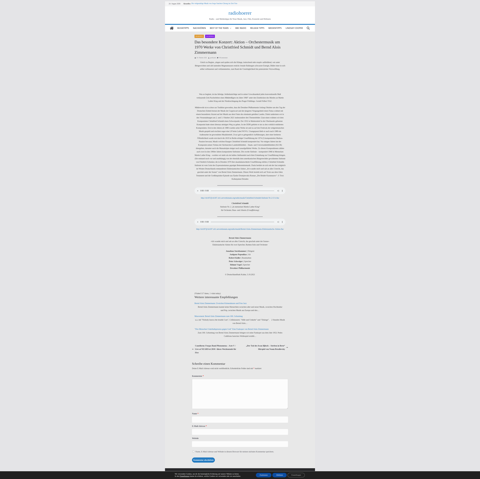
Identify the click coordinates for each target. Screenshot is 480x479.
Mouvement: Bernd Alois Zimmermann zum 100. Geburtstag (218, 316)
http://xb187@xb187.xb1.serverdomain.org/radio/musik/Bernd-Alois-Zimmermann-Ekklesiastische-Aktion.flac (240, 229)
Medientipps (275, 28)
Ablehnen (279, 475)
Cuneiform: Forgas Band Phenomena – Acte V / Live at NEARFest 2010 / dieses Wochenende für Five (215, 349)
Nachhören (199, 28)
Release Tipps (257, 28)
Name (195, 414)
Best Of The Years (219, 28)
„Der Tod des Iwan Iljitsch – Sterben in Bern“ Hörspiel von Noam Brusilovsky (265, 347)
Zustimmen (264, 475)
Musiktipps (183, 28)
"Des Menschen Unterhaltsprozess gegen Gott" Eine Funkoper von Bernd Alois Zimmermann (231, 329)
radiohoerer (240, 13)
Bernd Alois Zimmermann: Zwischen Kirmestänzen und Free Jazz (220, 303)
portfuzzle (213, 58)
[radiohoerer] (172, 28)
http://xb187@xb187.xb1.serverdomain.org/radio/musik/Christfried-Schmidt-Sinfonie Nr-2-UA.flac (240, 198)
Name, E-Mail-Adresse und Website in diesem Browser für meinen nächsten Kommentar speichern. (234, 452)
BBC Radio (240, 28)
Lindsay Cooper (294, 28)
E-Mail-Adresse (199, 426)
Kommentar (198, 376)
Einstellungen (184, 476)
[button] (230, 28)
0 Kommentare (223, 58)
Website (195, 438)
